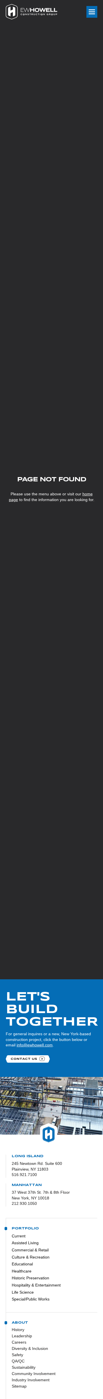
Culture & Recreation (30, 1257)
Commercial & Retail (30, 1250)
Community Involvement (34, 1374)
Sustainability (23, 1367)
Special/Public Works (30, 1299)
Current (18, 1236)
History (18, 1330)
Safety (17, 1355)
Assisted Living (25, 1243)
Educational (22, 1264)
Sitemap (19, 1386)
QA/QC (18, 1361)
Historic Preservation (30, 1278)
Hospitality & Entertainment (36, 1285)
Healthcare (21, 1271)
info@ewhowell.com (35, 1045)
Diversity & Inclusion (30, 1348)
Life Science (23, 1292)
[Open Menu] (91, 12)
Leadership (22, 1336)
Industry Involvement (30, 1380)
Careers (19, 1342)
